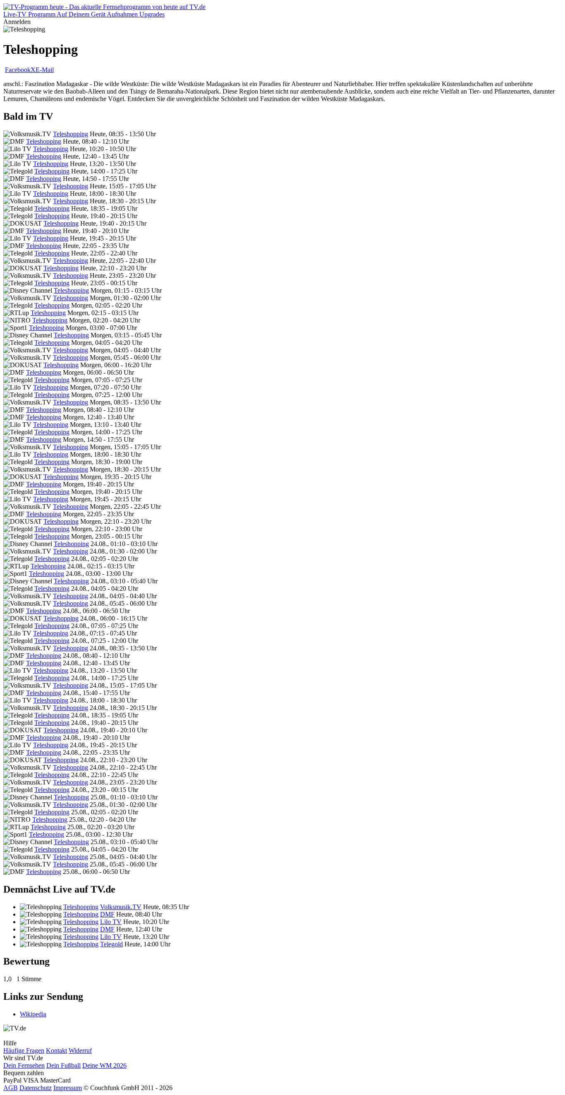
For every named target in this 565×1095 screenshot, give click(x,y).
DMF (107, 914)
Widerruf (80, 1050)
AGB (10, 1087)
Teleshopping (70, 133)
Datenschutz (35, 1087)
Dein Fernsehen (24, 1065)
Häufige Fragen (23, 1050)
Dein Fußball (63, 1065)
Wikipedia (33, 1014)
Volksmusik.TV (120, 906)
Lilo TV (111, 921)
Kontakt (56, 1050)
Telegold (111, 944)
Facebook (18, 69)
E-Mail (45, 69)
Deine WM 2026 (104, 1065)
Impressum (67, 1087)
